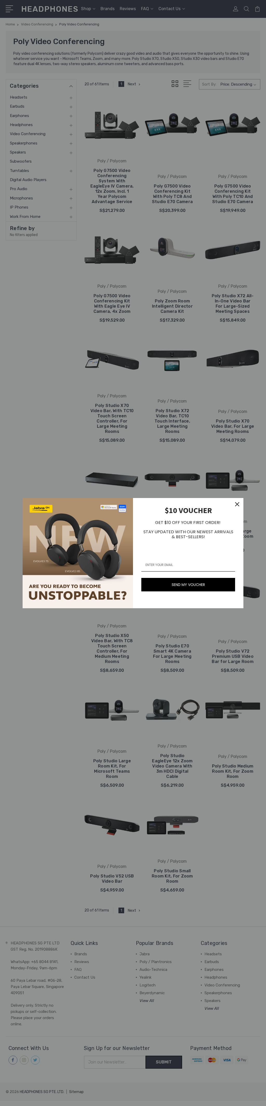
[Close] (237, 504)
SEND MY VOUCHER (188, 584)
